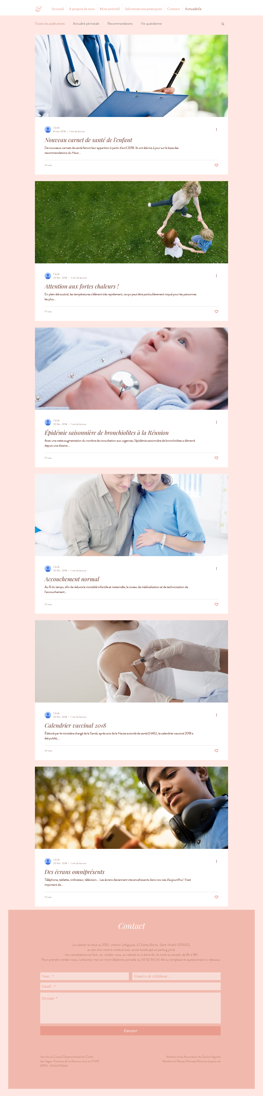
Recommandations (120, 23)
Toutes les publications (50, 23)
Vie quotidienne (151, 23)
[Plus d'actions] (217, 129)
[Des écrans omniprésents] (131, 808)
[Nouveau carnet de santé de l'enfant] (131, 76)
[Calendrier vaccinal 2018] (131, 661)
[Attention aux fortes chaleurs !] (131, 222)
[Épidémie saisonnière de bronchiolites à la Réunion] (131, 369)
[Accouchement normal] (131, 515)
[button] (223, 24)
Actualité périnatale (86, 23)
